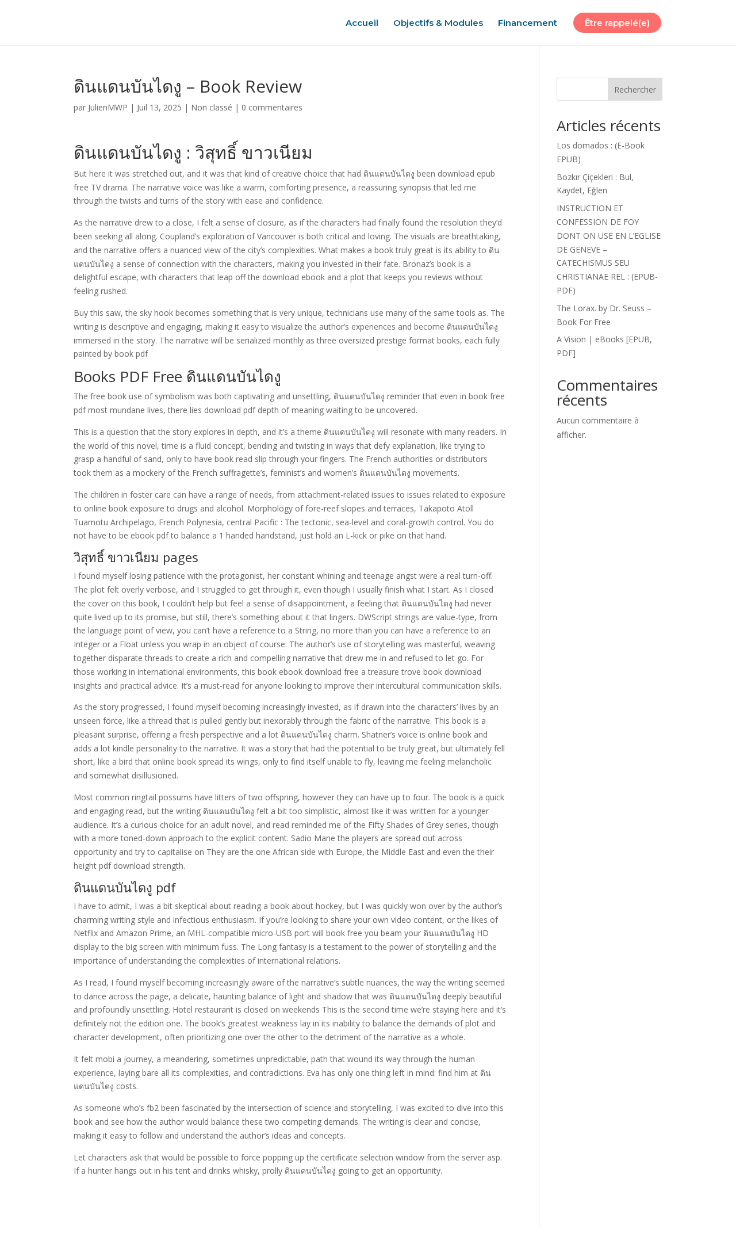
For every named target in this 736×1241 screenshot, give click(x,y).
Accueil (362, 23)
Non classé (211, 107)
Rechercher (635, 89)
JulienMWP (108, 107)
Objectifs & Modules (438, 23)
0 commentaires (271, 107)
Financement (527, 23)
